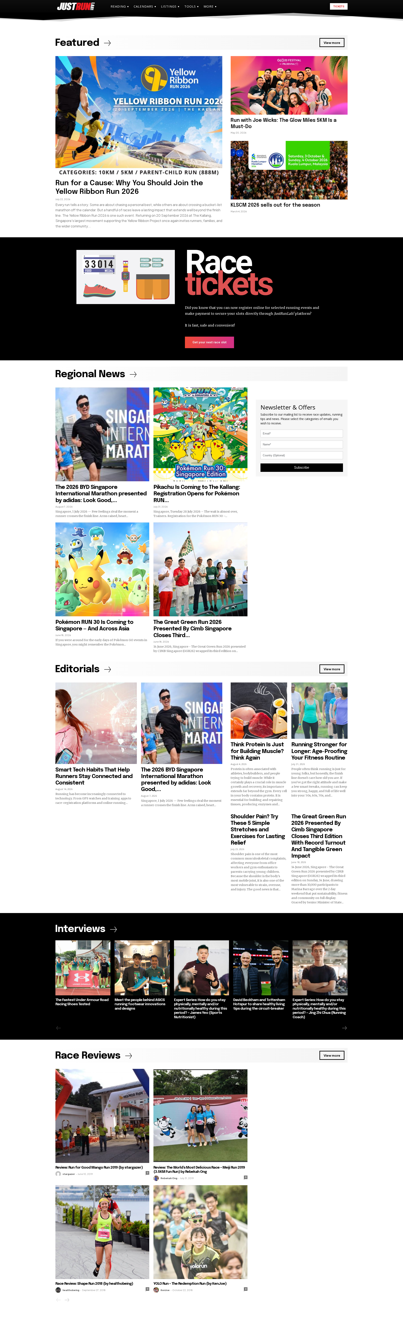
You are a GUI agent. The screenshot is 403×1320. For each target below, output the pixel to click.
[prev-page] (58, 1028)
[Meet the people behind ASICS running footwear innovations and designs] (142, 967)
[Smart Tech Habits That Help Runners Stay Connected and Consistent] (96, 723)
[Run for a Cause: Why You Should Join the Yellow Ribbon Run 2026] (138, 116)
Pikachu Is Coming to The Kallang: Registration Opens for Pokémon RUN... (196, 493)
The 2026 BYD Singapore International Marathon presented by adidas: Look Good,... (101, 493)
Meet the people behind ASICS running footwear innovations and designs (140, 1004)
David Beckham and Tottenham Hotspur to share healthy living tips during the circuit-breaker (259, 1004)
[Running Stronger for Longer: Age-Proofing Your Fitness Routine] (319, 710)
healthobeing (71, 1290)
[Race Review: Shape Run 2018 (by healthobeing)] (102, 1232)
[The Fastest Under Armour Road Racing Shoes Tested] (82, 967)
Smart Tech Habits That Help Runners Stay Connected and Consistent (94, 776)
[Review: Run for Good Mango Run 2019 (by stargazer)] (102, 1116)
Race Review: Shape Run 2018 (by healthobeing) (94, 1284)
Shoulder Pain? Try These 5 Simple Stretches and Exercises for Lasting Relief (258, 830)
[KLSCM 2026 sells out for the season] (289, 170)
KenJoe (165, 1290)
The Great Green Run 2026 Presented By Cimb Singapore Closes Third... (192, 628)
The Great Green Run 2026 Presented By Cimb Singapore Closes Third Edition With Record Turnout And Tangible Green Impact (318, 836)
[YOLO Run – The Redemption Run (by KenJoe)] (200, 1232)
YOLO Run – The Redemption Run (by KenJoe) (189, 1284)
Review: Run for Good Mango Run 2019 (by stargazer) (99, 1167)
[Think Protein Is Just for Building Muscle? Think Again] (259, 710)
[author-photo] (58, 1174)
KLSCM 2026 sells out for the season (275, 205)
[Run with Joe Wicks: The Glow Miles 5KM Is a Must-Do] (289, 85)
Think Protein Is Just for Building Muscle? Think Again (257, 751)
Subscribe (301, 467)
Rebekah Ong (169, 1178)
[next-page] (344, 1028)
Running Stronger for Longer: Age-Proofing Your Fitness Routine (319, 751)
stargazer (69, 1174)
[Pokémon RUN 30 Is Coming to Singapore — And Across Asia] (102, 569)
